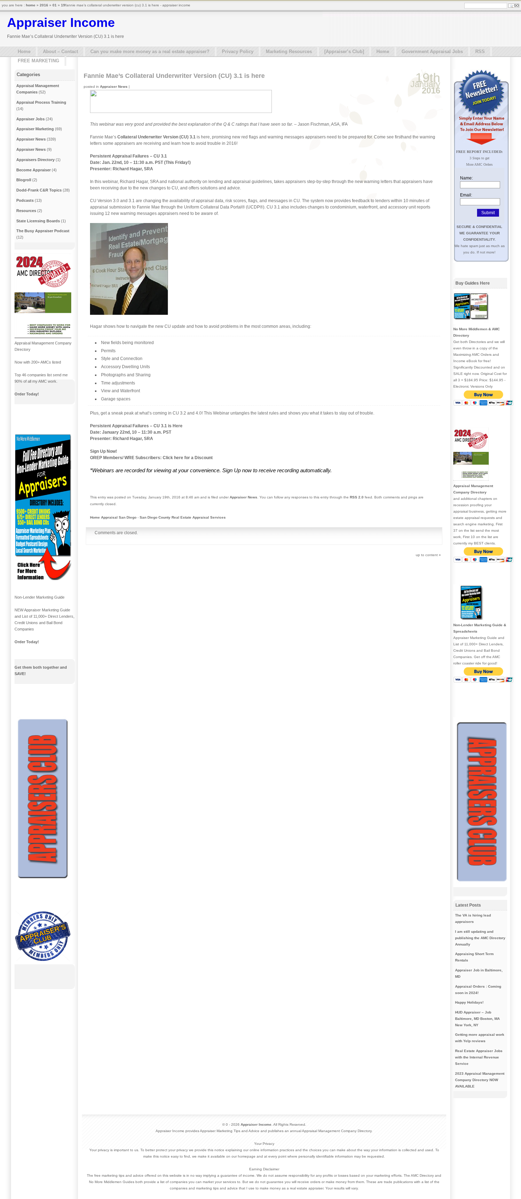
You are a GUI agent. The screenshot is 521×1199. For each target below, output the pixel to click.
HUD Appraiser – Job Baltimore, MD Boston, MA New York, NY (477, 1018)
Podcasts (25, 200)
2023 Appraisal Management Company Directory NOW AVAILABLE (479, 1080)
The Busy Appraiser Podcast (42, 231)
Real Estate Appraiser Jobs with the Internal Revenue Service (479, 1057)
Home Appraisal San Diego (113, 517)
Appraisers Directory (35, 160)
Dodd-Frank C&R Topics (39, 190)
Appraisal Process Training (41, 102)
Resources (26, 211)
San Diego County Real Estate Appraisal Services (183, 517)
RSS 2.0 (357, 497)
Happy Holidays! (469, 1002)
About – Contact (60, 51)
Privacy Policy (237, 51)
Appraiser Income (61, 22)
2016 (44, 5)
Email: (466, 195)
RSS (480, 51)
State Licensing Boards (38, 221)
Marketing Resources (289, 51)
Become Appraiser (33, 170)
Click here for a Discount (188, 457)
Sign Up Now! (103, 451)
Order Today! (27, 394)
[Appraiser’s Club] (344, 51)
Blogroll (23, 180)
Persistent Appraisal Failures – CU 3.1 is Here (136, 425)
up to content (427, 555)
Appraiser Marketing (35, 129)
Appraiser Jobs (30, 119)
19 (63, 5)
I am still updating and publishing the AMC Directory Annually (480, 938)
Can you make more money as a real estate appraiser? (149, 51)
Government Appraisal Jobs (432, 51)
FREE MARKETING (38, 60)
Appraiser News (114, 87)
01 (54, 5)
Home (24, 51)
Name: (466, 178)
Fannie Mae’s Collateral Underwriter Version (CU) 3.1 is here (174, 75)
